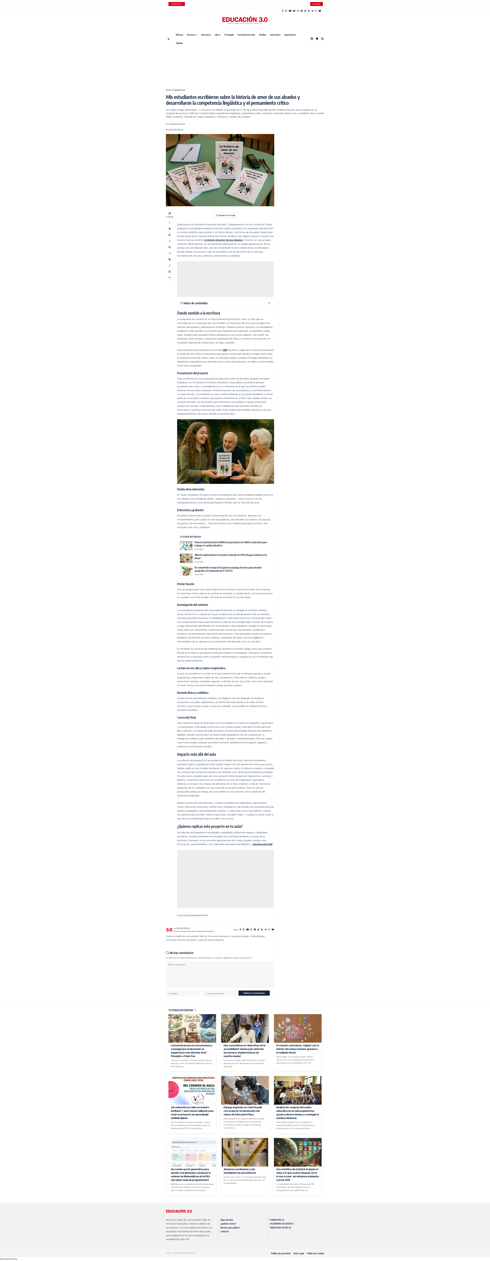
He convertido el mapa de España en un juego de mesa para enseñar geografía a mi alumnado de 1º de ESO (228, 569)
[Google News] (294, 11)
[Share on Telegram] (170, 253)
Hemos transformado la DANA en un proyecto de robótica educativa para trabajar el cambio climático (230, 544)
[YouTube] (290, 11)
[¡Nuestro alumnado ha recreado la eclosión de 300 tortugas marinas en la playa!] (186, 558)
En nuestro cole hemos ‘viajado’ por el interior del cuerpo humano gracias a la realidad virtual (297, 1053)
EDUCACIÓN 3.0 (176, 130)
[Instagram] (297, 11)
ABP (225, 350)
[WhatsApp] (315, 11)
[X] (286, 11)
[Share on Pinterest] (170, 235)
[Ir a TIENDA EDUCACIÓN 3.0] (317, 38)
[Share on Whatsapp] (170, 241)
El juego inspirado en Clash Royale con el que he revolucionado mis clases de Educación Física (243, 1115)
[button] (322, 38)
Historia (212, 920)
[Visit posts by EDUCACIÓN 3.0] (169, 934)
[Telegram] (312, 11)
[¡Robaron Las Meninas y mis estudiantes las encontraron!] (245, 1156)
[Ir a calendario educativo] (312, 38)
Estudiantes (199, 920)
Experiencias (179, 90)
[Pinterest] (301, 11)
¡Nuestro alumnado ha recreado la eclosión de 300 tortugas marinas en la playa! (230, 556)
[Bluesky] (320, 11)
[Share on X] (170, 229)
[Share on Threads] (170, 259)
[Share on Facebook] (170, 223)
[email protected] (262, 844)
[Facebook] (282, 11)
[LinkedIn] (308, 11)
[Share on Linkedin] (170, 247)
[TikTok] (305, 11)
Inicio (168, 90)
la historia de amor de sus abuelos (223, 240)
